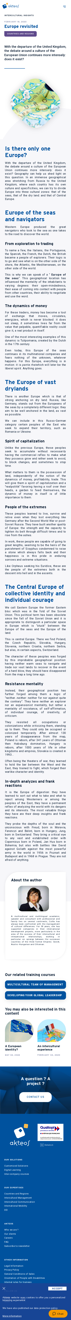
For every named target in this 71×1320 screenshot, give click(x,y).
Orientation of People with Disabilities (24, 1278)
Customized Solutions (16, 1166)
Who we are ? (11, 1230)
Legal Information (13, 1266)
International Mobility (15, 1206)
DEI (6, 1210)
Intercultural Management (18, 1198)
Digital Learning (12, 1170)
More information (12, 1316)
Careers (8, 1238)
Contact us (35, 1097)
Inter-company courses (16, 1174)
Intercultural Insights (19, 15)
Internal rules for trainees (18, 1282)
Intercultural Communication (19, 1202)
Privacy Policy (11, 1270)
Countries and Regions (16, 1194)
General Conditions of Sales (19, 1274)
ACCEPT (57, 1288)
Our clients (10, 1234)
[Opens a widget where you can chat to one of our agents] (58, 1314)
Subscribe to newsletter (17, 1246)
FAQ (6, 1242)
